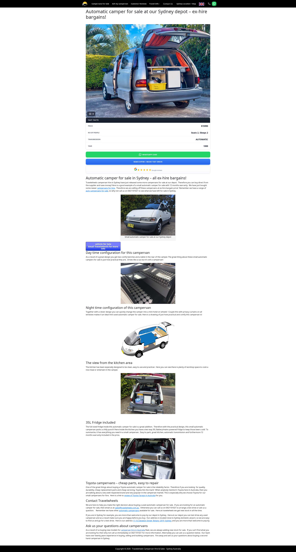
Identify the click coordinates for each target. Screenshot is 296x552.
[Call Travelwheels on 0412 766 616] (209, 4)
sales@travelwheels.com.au (127, 507)
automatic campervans (129, 510)
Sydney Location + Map (186, 4)
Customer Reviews (138, 4)
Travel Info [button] (154, 4)
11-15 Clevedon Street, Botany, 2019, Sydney (152, 520)
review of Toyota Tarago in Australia (139, 495)
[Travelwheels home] (85, 4)
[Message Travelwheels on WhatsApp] (214, 4)
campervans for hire (106, 188)
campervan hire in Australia (133, 530)
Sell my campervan (120, 4)
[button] (202, 3)
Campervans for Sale (100, 4)
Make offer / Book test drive (148, 162)
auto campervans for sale (97, 191)
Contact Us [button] (168, 4)
